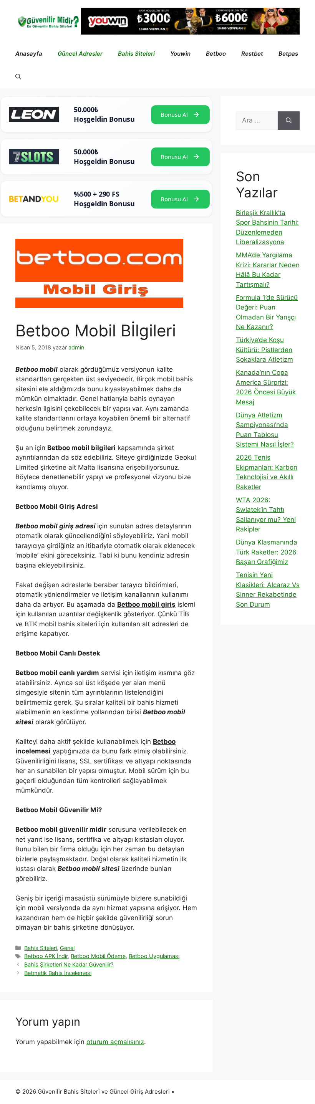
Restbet (252, 53)
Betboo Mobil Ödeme (98, 956)
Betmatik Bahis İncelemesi (57, 973)
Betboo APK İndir (46, 956)
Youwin (180, 53)
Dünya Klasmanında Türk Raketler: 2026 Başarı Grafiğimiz (266, 552)
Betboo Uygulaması (154, 956)
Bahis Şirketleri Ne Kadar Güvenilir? (68, 964)
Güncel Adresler (80, 53)
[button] (18, 76)
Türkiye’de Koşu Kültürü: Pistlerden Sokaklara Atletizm (264, 349)
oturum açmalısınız (115, 1042)
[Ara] (289, 120)
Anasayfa (28, 53)
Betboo (216, 53)
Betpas (288, 53)
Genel (67, 948)
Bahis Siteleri (136, 53)
